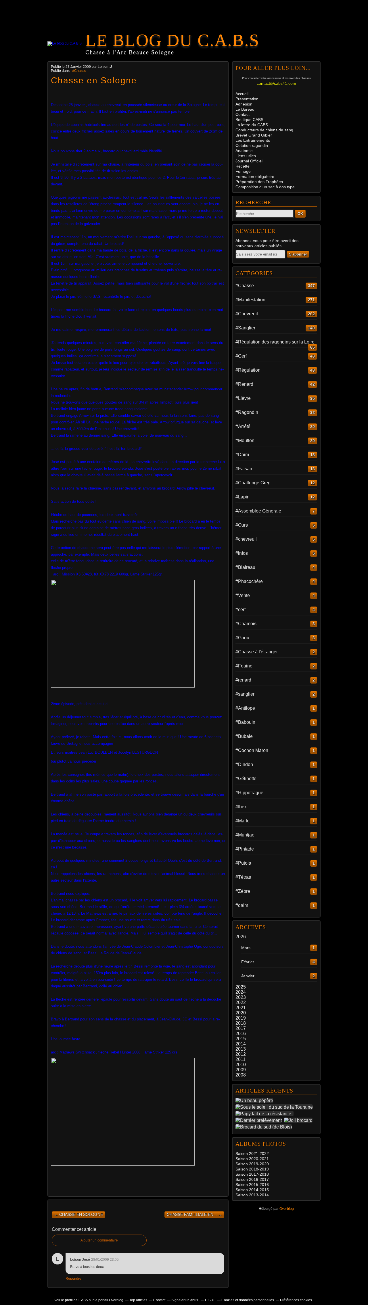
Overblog (286, 1209)
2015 (240, 1038)
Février (247, 961)
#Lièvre (243, 398)
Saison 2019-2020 (252, 1164)
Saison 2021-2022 (252, 1153)
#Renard (244, 384)
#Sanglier (245, 327)
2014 (240, 1043)
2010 (240, 1064)
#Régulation (247, 370)
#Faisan (243, 468)
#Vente (242, 595)
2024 (240, 992)
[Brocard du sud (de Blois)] (264, 1126)
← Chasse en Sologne (78, 1214)
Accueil (241, 93)
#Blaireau (245, 567)
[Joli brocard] (299, 1120)
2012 (240, 1054)
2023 (240, 997)
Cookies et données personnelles (247, 1300)
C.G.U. (210, 1300)
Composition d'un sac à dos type (265, 187)
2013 (240, 1049)
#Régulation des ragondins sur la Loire (275, 341)
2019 (240, 1018)
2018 (240, 1023)
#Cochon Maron (251, 750)
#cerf (240, 609)
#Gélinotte (245, 778)
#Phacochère (249, 581)
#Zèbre (242, 891)
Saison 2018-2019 (252, 1169)
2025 (240, 986)
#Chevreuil (246, 313)
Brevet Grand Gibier (253, 135)
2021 (240, 1007)
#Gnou (242, 637)
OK (300, 214)
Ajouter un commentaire (99, 1240)
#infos (241, 553)
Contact (242, 114)
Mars (245, 947)
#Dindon (244, 764)
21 (266, 1158)
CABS (249, 119)
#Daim (242, 454)
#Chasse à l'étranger (256, 651)
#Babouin (245, 722)
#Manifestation (250, 299)
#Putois (243, 863)
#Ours (241, 525)
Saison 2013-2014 (252, 1195)
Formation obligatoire (254, 176)
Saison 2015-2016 (252, 1184)
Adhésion (243, 104)
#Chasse (79, 71)
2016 (240, 1033)
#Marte (242, 820)
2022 (240, 1002)
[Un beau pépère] (255, 1100)
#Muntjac (244, 834)
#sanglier (244, 694)
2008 (240, 1074)
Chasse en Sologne (94, 80)
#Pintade (244, 849)
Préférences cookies (296, 1300)
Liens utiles (245, 155)
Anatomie (244, 150)
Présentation (246, 99)
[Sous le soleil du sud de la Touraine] (275, 1107)
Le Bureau (244, 109)
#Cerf (241, 356)
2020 (240, 1012)
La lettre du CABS (251, 124)
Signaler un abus (185, 1300)
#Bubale (244, 736)
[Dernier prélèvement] (259, 1120)
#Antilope (245, 708)
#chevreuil (246, 539)
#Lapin (242, 496)
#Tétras (243, 877)
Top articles (138, 1300)
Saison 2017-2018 (252, 1174)
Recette (242, 166)
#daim (241, 905)
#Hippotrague (249, 792)
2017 (240, 1028)
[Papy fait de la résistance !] (265, 1113)
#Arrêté (242, 426)
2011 (240, 1059)
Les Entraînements (252, 140)
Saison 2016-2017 (252, 1179)
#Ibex (241, 806)
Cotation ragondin (251, 145)
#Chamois (245, 623)
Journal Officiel (248, 161)
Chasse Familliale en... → (194, 1214)
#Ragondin (246, 412)
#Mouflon (244, 440)
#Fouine (243, 665)
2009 (240, 1069)
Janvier (247, 976)
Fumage (243, 171)
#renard (243, 680)
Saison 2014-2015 (252, 1189)
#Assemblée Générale (258, 510)
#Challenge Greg (253, 482)
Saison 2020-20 (249, 1158)
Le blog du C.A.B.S (172, 40)
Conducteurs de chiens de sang (264, 130)
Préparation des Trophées (259, 181)
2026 (240, 936)
